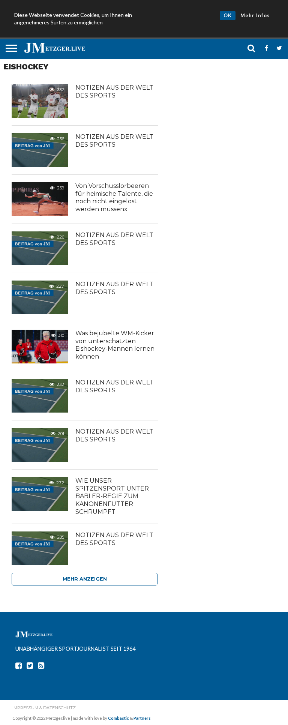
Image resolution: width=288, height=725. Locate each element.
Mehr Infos (255, 15)
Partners (142, 718)
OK (228, 15)
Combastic (118, 718)
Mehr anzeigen (85, 579)
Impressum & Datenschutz (44, 707)
